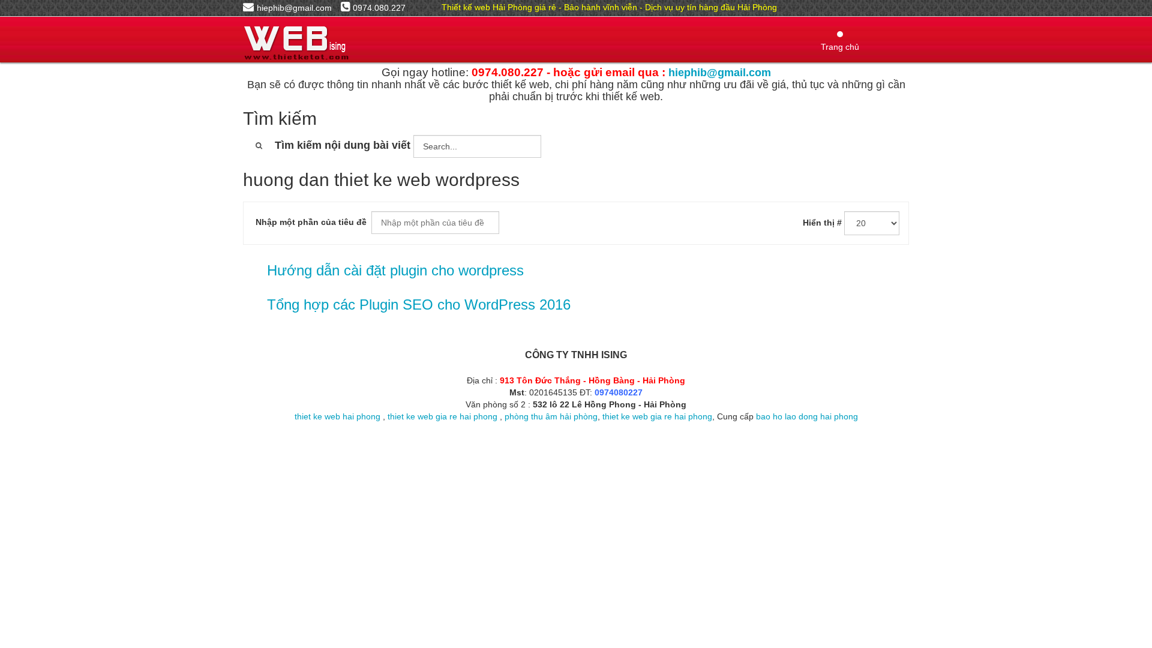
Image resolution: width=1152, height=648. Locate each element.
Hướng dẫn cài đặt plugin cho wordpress (395, 270)
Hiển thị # (822, 222)
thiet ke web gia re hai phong (442, 416)
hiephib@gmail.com (719, 73)
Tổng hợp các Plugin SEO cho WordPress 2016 (419, 304)
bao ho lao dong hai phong (807, 416)
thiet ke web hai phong (337, 416)
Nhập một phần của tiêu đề (312, 222)
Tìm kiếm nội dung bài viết (342, 145)
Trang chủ (840, 47)
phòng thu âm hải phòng (551, 416)
